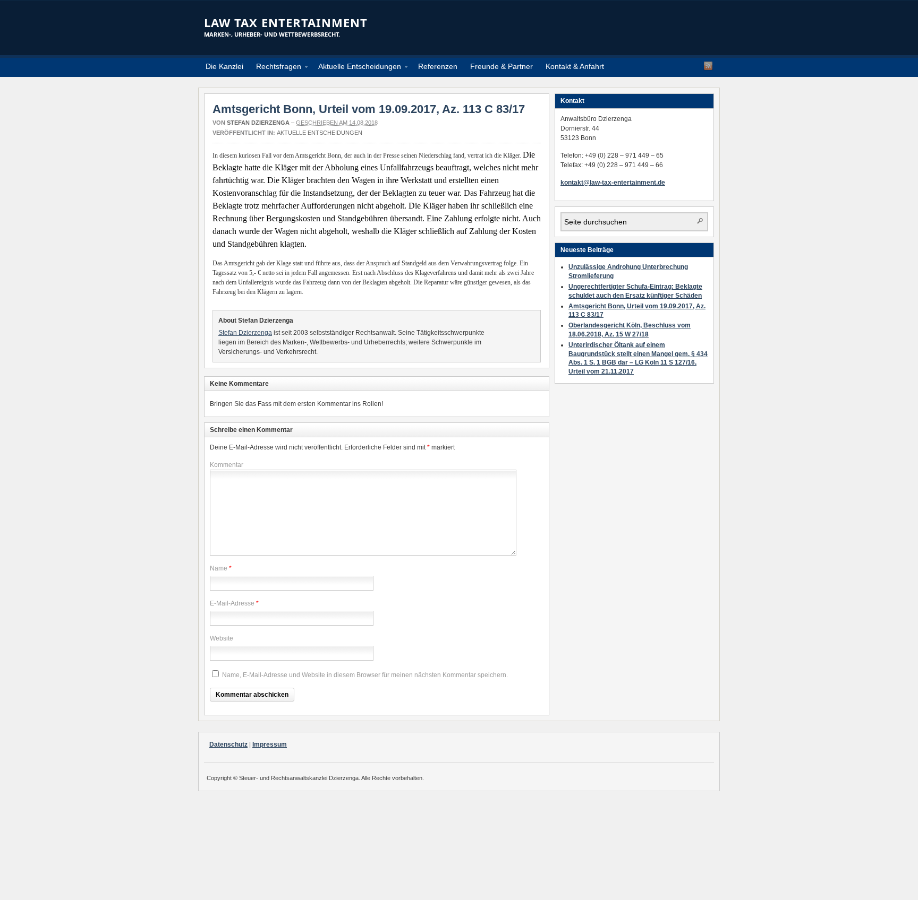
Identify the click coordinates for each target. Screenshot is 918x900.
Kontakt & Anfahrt (575, 66)
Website (221, 638)
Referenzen (437, 66)
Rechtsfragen (275, 68)
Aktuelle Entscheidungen (356, 68)
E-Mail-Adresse (232, 603)
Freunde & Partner (501, 66)
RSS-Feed (708, 65)
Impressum (269, 744)
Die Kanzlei (224, 66)
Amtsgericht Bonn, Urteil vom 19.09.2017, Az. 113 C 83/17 (368, 109)
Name (218, 568)
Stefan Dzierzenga (258, 122)
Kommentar (226, 465)
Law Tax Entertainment (286, 22)
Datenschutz (228, 744)
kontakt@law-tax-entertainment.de (612, 182)
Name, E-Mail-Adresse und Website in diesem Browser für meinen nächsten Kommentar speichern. (365, 675)
